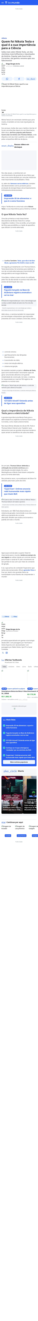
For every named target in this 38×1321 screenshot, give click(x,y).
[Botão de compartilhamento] (7, 79)
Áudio (30, 666)
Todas (4, 666)
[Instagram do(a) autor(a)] (6, 652)
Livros (24, 666)
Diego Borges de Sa (13, 64)
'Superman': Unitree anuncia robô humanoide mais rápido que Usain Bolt (17, 491)
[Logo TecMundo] (12, 3)
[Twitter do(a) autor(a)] (2, 652)
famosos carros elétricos (19, 184)
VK (2, 112)
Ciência (4, 38)
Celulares (11, 666)
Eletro (18, 666)
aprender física (29, 570)
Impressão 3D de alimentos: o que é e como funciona (17, 199)
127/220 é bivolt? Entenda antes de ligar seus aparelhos (18, 402)
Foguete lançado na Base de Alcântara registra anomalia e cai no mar (17, 292)
